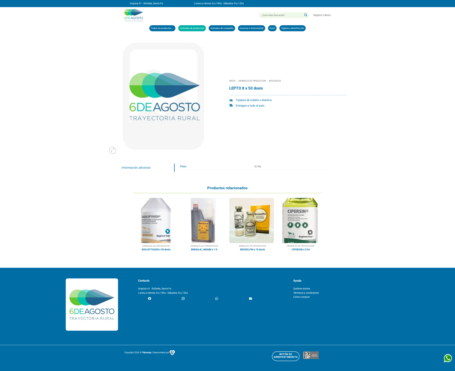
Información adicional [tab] (136, 167)
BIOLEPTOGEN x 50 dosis (156, 249)
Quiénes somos (301, 288)
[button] (322, 15)
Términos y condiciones (306, 292)
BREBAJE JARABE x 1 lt (204, 249)
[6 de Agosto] (135, 15)
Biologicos (275, 81)
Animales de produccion (192, 28)
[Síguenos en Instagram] (183, 299)
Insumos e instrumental (251, 28)
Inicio (232, 81)
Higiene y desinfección (292, 28)
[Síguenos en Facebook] (149, 299)
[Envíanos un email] (250, 299)
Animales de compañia (221, 28)
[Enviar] (306, 15)
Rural (272, 28)
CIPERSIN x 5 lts (301, 249)
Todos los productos (161, 28)
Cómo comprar (301, 297)
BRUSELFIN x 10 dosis (252, 249)
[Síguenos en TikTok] (217, 299)
